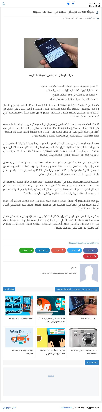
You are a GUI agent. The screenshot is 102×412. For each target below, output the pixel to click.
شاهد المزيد (9, 289)
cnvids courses (66, 407)
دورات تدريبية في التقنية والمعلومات (82, 242)
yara (94, 18)
